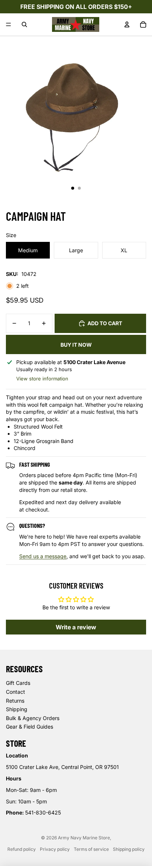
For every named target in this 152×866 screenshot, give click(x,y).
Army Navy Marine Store (84, 837)
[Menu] (8, 24)
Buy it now (76, 345)
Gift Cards (18, 683)
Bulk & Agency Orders (32, 718)
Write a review (76, 627)
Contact (15, 692)
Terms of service (91, 849)
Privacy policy (55, 849)
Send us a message (42, 556)
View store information (42, 379)
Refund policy (21, 849)
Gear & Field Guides (29, 726)
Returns (15, 700)
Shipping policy (129, 849)
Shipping (16, 709)
